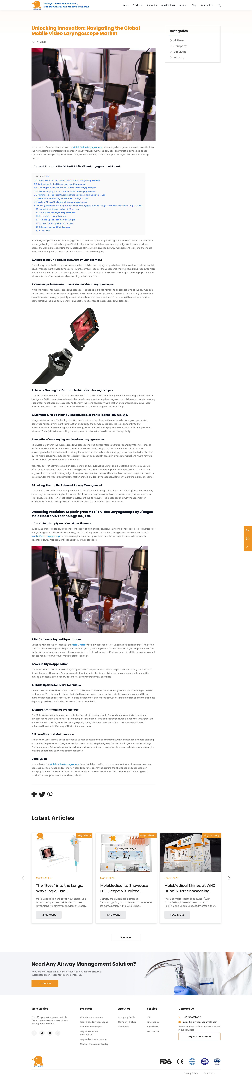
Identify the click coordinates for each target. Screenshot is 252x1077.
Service (183, 5)
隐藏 (47, 176)
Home (125, 5)
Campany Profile (126, 1017)
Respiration (153, 1031)
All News (178, 40)
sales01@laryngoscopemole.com (200, 1021)
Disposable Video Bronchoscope (89, 1033)
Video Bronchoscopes (91, 1017)
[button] (229, 878)
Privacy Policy (191, 1073)
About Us (152, 5)
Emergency (153, 1021)
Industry (178, 57)
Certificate (123, 1026)
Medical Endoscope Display (94, 1044)
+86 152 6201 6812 (192, 1017)
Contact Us (207, 5)
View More (125, 937)
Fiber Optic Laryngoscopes (94, 1021)
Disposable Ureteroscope (93, 1039)
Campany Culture (127, 1021)
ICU (149, 1017)
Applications (168, 5)
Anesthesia (152, 1026)
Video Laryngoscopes (91, 1026)
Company (180, 46)
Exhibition (179, 52)
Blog (194, 5)
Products (137, 5)
